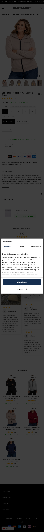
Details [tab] (22, 247)
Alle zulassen (22, 282)
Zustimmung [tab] (7, 247)
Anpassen (20, 289)
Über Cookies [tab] (36, 247)
